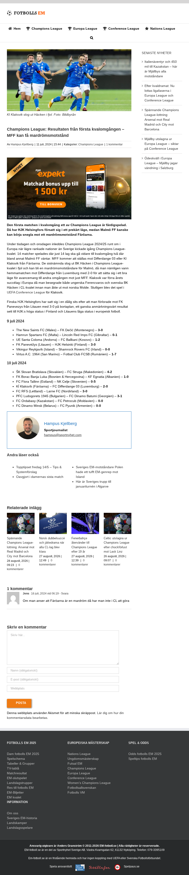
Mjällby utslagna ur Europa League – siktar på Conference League (162, 143)
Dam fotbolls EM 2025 (23, 754)
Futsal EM (75, 763)
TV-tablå (13, 768)
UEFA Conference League (26, 292)
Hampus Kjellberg (22, 144)
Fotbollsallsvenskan (82, 787)
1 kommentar (114, 144)
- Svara (63, 593)
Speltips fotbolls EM (142, 758)
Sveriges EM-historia (22, 818)
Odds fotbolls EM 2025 (145, 754)
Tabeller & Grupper (21, 763)
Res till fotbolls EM (20, 787)
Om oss (12, 813)
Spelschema (16, 758)
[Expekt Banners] (69, 159)
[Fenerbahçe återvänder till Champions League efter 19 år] (85, 514)
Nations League (79, 754)
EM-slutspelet (17, 778)
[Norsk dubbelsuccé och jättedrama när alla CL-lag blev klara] (53, 514)
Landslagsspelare (20, 827)
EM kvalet (14, 797)
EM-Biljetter (15, 792)
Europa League (79, 773)
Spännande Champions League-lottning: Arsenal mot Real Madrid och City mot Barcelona (20, 547)
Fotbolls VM (76, 792)
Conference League (82, 778)
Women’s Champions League (89, 783)
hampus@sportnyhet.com (63, 435)
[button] (91, 37)
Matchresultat (17, 773)
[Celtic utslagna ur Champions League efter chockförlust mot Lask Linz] (117, 514)
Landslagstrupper (19, 783)
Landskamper (17, 823)
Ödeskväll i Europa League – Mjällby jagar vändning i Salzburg (161, 163)
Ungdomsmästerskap (83, 758)
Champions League (90, 144)
